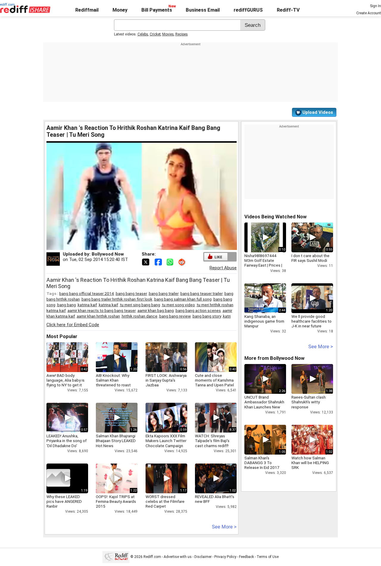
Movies (168, 34)
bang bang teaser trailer (201, 293)
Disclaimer (203, 557)
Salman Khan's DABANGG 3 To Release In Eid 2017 (261, 462)
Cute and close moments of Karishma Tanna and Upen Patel (214, 380)
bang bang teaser (131, 293)
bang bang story (207, 316)
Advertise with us (178, 557)
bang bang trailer (164, 293)
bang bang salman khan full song (183, 299)
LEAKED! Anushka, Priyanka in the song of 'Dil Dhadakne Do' (66, 440)
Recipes (181, 34)
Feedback (246, 557)
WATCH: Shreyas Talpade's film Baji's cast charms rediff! (212, 440)
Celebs (143, 34)
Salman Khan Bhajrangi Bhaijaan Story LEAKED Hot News (116, 440)
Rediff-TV (288, 10)
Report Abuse (223, 267)
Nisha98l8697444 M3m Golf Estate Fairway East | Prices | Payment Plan (263, 263)
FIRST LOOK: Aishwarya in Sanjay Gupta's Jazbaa (166, 380)
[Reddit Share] (182, 261)
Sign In (375, 6)
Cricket (155, 34)
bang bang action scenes (198, 310)
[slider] (135, 245)
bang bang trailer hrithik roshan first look (117, 299)
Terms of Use (268, 557)
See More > (224, 527)
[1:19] (58, 478)
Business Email (203, 10)
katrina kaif (87, 304)
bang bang (66, 304)
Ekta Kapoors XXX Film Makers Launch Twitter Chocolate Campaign (166, 440)
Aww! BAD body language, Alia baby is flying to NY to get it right (65, 382)
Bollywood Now (108, 254)
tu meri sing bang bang (140, 304)
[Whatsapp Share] (171, 261)
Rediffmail (87, 10)
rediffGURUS (248, 10)
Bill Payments (156, 10)
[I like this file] (215, 256)
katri (227, 316)
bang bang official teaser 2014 (86, 293)
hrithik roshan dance (139, 316)
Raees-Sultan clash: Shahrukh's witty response (309, 402)
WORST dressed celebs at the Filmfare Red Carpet (165, 501)
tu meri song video (178, 304)
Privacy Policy (225, 557)
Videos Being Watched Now (275, 217)
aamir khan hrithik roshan (98, 316)
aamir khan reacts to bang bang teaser (102, 310)
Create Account (368, 13)
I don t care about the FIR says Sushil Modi (310, 258)
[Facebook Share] (158, 261)
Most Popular (61, 336)
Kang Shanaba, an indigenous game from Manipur (264, 321)
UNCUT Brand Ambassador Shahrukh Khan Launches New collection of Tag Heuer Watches (264, 407)
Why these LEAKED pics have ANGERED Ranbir (64, 501)
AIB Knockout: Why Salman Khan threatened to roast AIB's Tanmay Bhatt (113, 382)
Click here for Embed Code (72, 324)
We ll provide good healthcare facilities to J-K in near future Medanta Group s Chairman (311, 326)
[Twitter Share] (146, 261)
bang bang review (175, 316)
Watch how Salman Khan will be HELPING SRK (310, 462)
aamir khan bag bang (156, 310)
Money (120, 10)
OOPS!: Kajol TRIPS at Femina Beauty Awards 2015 (116, 501)
